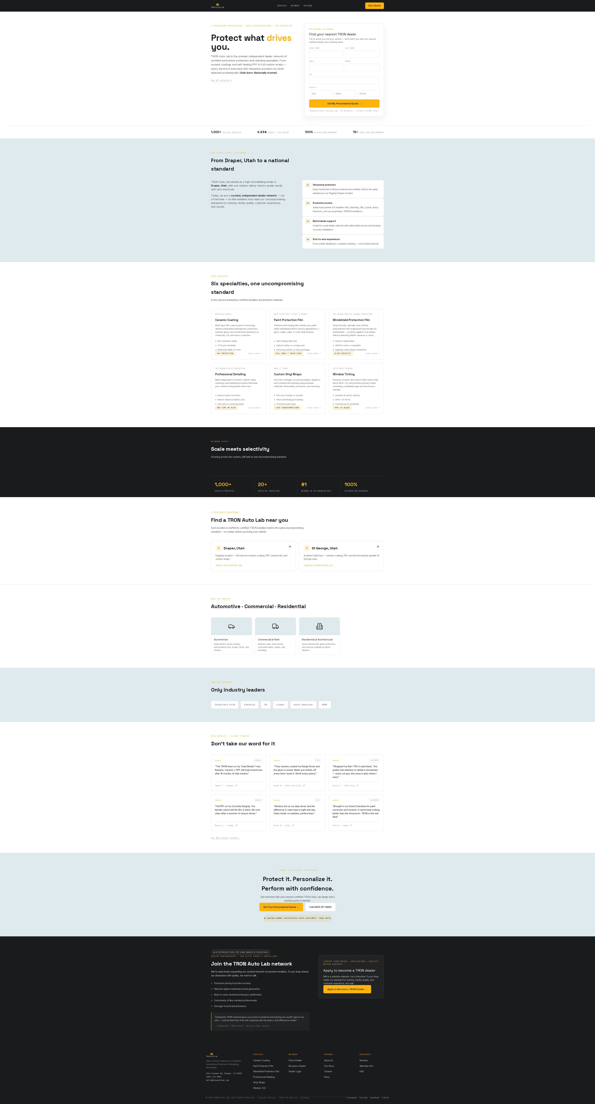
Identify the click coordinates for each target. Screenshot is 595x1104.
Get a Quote (374, 5)
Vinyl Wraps (259, 1082)
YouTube (363, 1098)
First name (314, 48)
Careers (328, 1071)
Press (327, 1077)
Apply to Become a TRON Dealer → (347, 989)
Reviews (308, 5)
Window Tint (259, 1088)
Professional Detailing (264, 1077)
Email (311, 61)
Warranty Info (366, 1066)
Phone (347, 61)
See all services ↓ (221, 80)
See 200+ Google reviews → (225, 838)
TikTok (385, 1098)
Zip (310, 74)
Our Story (329, 1066)
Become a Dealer (297, 1066)
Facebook (374, 1098)
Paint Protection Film (263, 1066)
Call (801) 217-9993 (320, 907)
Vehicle (312, 87)
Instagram (351, 1098)
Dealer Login (295, 1071)
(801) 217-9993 (213, 1077)
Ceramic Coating (261, 1060)
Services (282, 5)
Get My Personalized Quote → (344, 103)
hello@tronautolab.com (217, 1080)
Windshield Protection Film (266, 1071)
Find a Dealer (295, 1060)
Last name (350, 48)
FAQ (362, 1071)
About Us (328, 1060)
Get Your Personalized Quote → (281, 907)
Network (295, 5)
